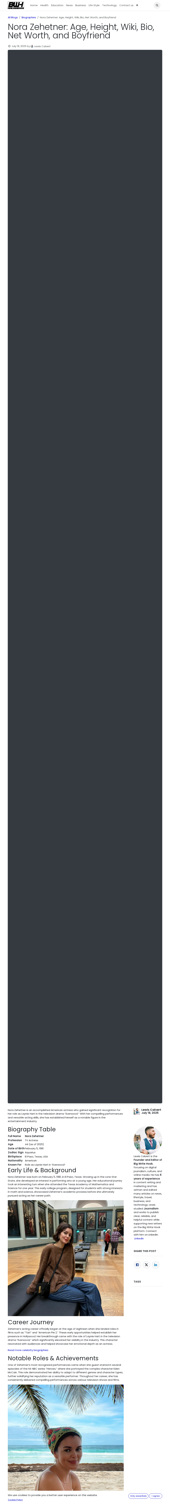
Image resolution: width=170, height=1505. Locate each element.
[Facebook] (137, 1265)
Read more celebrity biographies (28, 1350)
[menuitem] (34, 5)
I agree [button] (156, 1496)
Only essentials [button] (138, 1496)
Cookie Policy (15, 1499)
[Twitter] (146, 1265)
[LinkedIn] (155, 1265)
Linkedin (139, 1238)
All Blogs (13, 17)
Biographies (29, 17)
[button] (157, 5)
